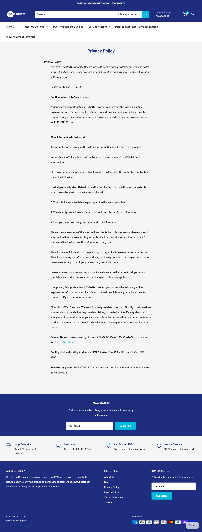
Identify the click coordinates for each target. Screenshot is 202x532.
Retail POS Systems (33, 26)
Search (108, 502)
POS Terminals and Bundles (68, 26)
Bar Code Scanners (99, 26)
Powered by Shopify (16, 520)
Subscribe (125, 425)
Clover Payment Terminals (20, 36)
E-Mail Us (68, 342)
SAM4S (10, 26)
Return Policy (111, 492)
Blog (106, 481)
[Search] (145, 14)
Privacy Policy (111, 487)
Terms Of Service (113, 497)
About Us (109, 476)
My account (162, 15)
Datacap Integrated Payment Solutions (136, 26)
